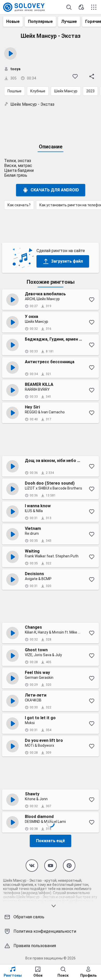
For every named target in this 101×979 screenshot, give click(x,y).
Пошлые (14, 91)
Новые (13, 21)
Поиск (63, 975)
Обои (37, 975)
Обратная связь (28, 916)
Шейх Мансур (65, 91)
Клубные (37, 91)
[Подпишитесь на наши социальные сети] (32, 865)
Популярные (40, 21)
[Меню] (94, 7)
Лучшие (69, 21)
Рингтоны (13, 975)
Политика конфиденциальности (44, 931)
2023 (90, 91)
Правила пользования (34, 945)
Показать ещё (50, 840)
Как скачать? (19, 205)
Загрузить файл (67, 261)
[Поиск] (69, 7)
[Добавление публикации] (81, 7)
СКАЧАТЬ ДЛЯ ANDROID (55, 190)
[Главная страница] (24, 7)
